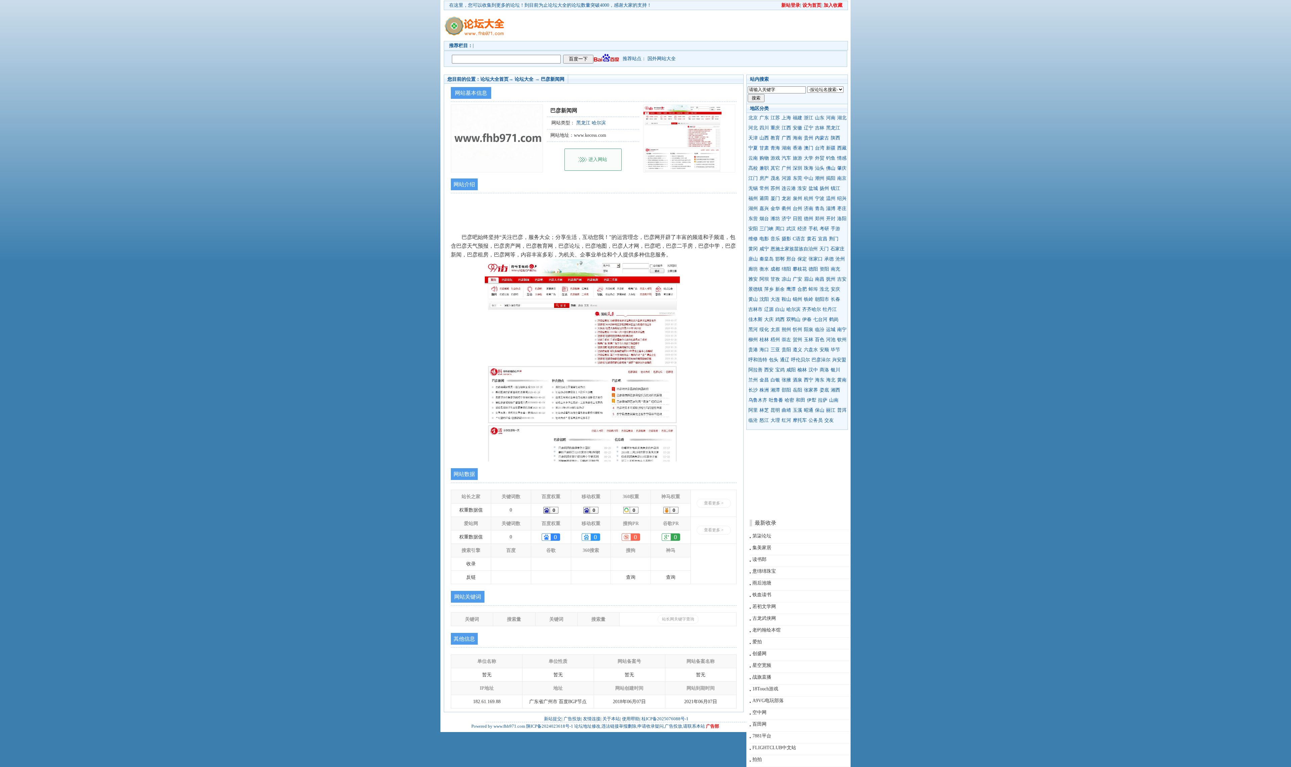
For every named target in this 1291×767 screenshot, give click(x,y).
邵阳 (786, 390)
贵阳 (786, 349)
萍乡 (769, 289)
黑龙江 (833, 127)
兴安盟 (839, 359)
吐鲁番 (776, 400)
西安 (769, 369)
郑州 (819, 218)
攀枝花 (800, 269)
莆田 (764, 198)
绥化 (764, 329)
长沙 (753, 390)
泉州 (797, 198)
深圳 (797, 168)
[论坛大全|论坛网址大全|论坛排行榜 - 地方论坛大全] (474, 20)
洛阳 (842, 218)
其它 (775, 168)
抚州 (830, 279)
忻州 (797, 329)
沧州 (840, 258)
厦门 (775, 198)
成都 (775, 269)
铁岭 (808, 299)
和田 (800, 400)
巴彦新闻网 (552, 79)
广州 (786, 168)
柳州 (753, 339)
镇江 (835, 188)
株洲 (764, 390)
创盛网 (759, 653)
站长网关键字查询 (678, 619)
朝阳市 (822, 299)
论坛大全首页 (494, 79)
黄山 (753, 299)
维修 (753, 238)
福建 (797, 117)
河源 (786, 178)
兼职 (764, 168)
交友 (829, 420)
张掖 (786, 379)
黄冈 (753, 248)
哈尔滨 (793, 309)
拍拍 (757, 759)
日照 (797, 218)
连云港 (789, 188)
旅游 (797, 158)
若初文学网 (764, 606)
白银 (775, 379)
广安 (797, 279)
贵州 (808, 137)
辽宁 (808, 127)
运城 (830, 329)
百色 (819, 339)
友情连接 (591, 718)
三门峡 (766, 228)
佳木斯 (755, 319)
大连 (775, 299)
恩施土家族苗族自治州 (794, 248)
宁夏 (753, 148)
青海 (775, 148)
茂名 (775, 178)
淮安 (802, 188)
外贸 (819, 158)
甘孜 (775, 279)
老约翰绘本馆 (766, 630)
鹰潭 (791, 289)
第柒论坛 (761, 535)
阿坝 (764, 279)
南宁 (842, 329)
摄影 (786, 238)
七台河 (820, 319)
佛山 (830, 168)
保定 (802, 258)
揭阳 (830, 178)
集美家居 (761, 547)
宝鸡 (780, 369)
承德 (829, 258)
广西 (786, 137)
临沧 (753, 420)
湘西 (835, 390)
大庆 (769, 319)
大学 (808, 158)
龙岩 (786, 198)
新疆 (830, 148)
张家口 (816, 258)
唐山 (753, 258)
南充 (835, 269)
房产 (764, 178)
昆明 (775, 410)
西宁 (808, 379)
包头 (773, 359)
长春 (835, 299)
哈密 (789, 400)
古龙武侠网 (764, 618)
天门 (824, 248)
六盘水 (811, 349)
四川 (764, 127)
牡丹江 (830, 309)
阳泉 (808, 329)
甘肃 (764, 148)
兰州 (753, 379)
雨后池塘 (761, 583)
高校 (753, 168)
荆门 (833, 238)
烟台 (764, 218)
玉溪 (797, 410)
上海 (786, 117)
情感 (842, 158)
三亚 (775, 349)
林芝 (764, 410)
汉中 (813, 369)
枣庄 (842, 208)
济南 (808, 208)
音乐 (775, 238)
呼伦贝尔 (800, 359)
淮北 (824, 289)
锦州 (797, 299)
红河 (786, 420)
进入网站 (597, 159)
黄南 (842, 379)
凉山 (786, 279)
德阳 (813, 269)
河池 (830, 339)
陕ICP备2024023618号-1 (549, 726)
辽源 (769, 309)
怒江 (764, 420)
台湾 (819, 148)
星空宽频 (761, 665)
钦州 (842, 339)
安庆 (835, 289)
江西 (786, 127)
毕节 (835, 349)
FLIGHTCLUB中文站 (774, 747)
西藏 (842, 148)
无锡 (753, 188)
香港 (797, 148)
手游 (835, 228)
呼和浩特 (757, 359)
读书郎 (759, 559)
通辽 (784, 359)
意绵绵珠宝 (764, 571)
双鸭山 (793, 319)
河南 (830, 117)
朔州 (786, 329)
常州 (764, 188)
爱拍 (757, 641)
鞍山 (786, 299)
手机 (813, 228)
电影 (764, 238)
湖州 (753, 208)
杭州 (808, 198)
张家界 (811, 390)
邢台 (791, 258)
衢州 (786, 208)
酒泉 (797, 379)
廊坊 (753, 269)
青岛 (819, 208)
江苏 (775, 117)
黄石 (811, 238)
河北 (753, 127)
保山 (819, 410)
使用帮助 (630, 718)
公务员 (816, 420)
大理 (775, 420)
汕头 (819, 168)
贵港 (753, 349)
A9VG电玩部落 (768, 700)
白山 (780, 309)
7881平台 (761, 735)
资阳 (824, 269)
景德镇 (755, 289)
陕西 (835, 137)
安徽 (797, 127)
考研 (824, 228)
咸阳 (791, 369)
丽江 (830, 410)
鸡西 (780, 319)
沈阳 (764, 299)
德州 (808, 218)
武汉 (791, 228)
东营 (753, 218)
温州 (830, 198)
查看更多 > (713, 503)
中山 (808, 178)
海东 (819, 379)
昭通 (808, 410)
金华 (775, 208)
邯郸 (780, 258)
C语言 (799, 238)
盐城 (813, 188)
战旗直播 (761, 677)
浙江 (808, 117)
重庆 (775, 127)
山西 (764, 137)
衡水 (764, 269)
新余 (780, 289)
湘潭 (775, 390)
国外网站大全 (662, 58)
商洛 (824, 369)
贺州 (797, 339)
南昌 (819, 279)
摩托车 (800, 420)
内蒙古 (822, 137)
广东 (764, 117)
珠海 (808, 168)
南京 (842, 178)
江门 (753, 178)
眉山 (808, 279)
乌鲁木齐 (757, 400)
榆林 (802, 369)
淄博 (830, 208)
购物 (764, 158)
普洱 (842, 410)
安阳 (753, 228)
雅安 (753, 279)
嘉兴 (764, 208)
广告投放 (572, 718)
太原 (775, 329)
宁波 (819, 198)
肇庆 (842, 168)
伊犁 (811, 400)
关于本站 (611, 718)
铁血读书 (761, 594)
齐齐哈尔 (811, 309)
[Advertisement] (684, 25)
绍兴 (842, 198)
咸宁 (764, 248)
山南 (833, 400)
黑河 (753, 329)
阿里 (753, 410)
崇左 (786, 339)
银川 (835, 369)
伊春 (807, 319)
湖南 (786, 148)
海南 (797, 137)
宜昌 (822, 238)
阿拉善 (755, 369)
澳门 (808, 148)
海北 (830, 379)
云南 (753, 158)
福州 (753, 198)
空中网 (759, 712)
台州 (797, 208)
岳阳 (797, 390)
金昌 (764, 379)
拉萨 (822, 400)
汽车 (786, 158)
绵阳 (786, 269)
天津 (753, 137)
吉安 (842, 279)
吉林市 (755, 309)
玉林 (808, 339)
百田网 (759, 724)
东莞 (797, 178)
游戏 (775, 158)
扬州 (824, 188)
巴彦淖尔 (821, 359)
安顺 (824, 349)
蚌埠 (813, 289)
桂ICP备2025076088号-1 (665, 718)
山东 (819, 117)
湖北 (842, 117)
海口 (764, 349)
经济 (802, 228)
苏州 (775, 188)
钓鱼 (830, 158)
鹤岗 (833, 319)
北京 (753, 117)
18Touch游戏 (765, 688)
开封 (830, 218)
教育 (775, 137)
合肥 (802, 289)
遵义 (797, 349)
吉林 (819, 127)
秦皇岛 (766, 258)
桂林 (764, 339)
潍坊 (775, 218)
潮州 (819, 178)
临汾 (819, 329)
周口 (780, 228)
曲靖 (786, 410)
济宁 (786, 218)
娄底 (824, 390)
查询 (630, 577)
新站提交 (552, 718)
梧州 (775, 339)
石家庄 (837, 248)
